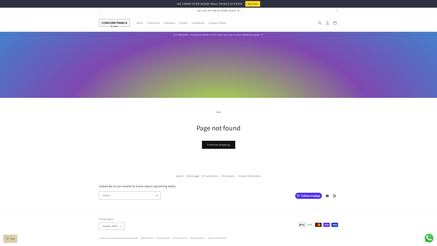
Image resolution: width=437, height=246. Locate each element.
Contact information (217, 238)
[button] (320, 23)
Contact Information (249, 175)
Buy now (253, 3)
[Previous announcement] (100, 11)
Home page (193, 175)
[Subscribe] (156, 196)
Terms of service (180, 238)
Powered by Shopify (129, 238)
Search (180, 175)
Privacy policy (163, 238)
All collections (210, 175)
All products (228, 175)
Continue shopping (218, 144)
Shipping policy (198, 238)
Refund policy (147, 238)
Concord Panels (113, 238)
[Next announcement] (337, 11)
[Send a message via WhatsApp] (429, 238)
